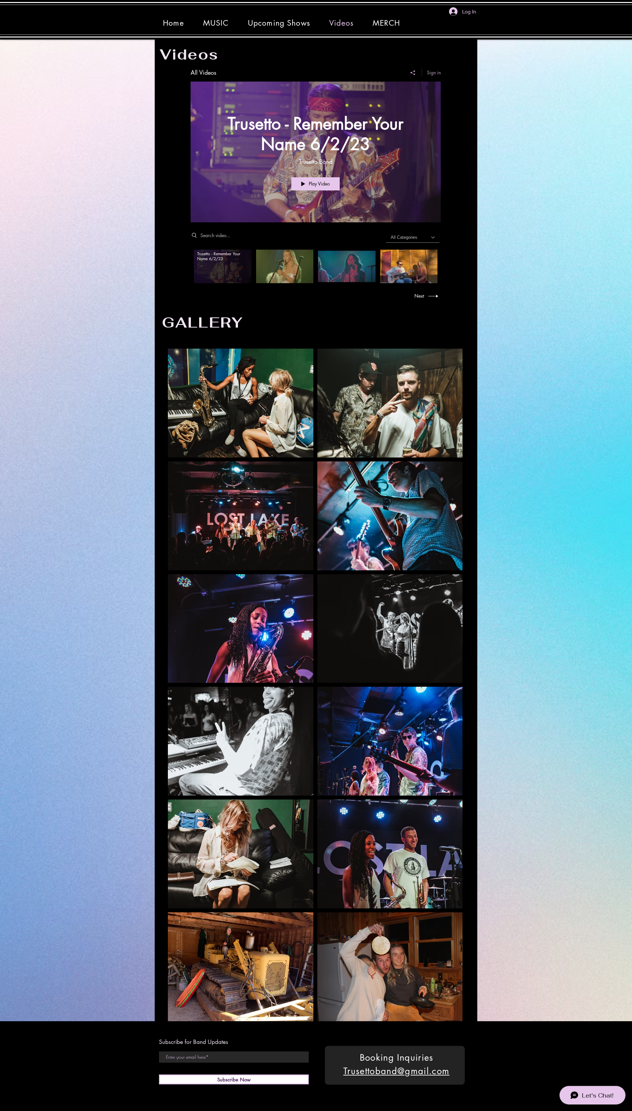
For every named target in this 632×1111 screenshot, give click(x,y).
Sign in (434, 72)
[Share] (413, 73)
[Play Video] (222, 266)
